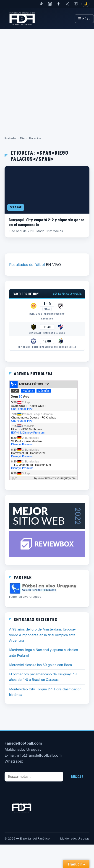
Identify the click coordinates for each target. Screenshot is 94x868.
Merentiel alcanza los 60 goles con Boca (40, 665)
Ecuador (16, 207)
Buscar (77, 776)
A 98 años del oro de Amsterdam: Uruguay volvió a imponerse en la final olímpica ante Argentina (42, 635)
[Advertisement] (47, 79)
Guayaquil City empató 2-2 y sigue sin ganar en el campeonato (46, 222)
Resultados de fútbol (27, 264)
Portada (10, 138)
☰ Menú (84, 18)
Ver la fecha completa (67, 293)
